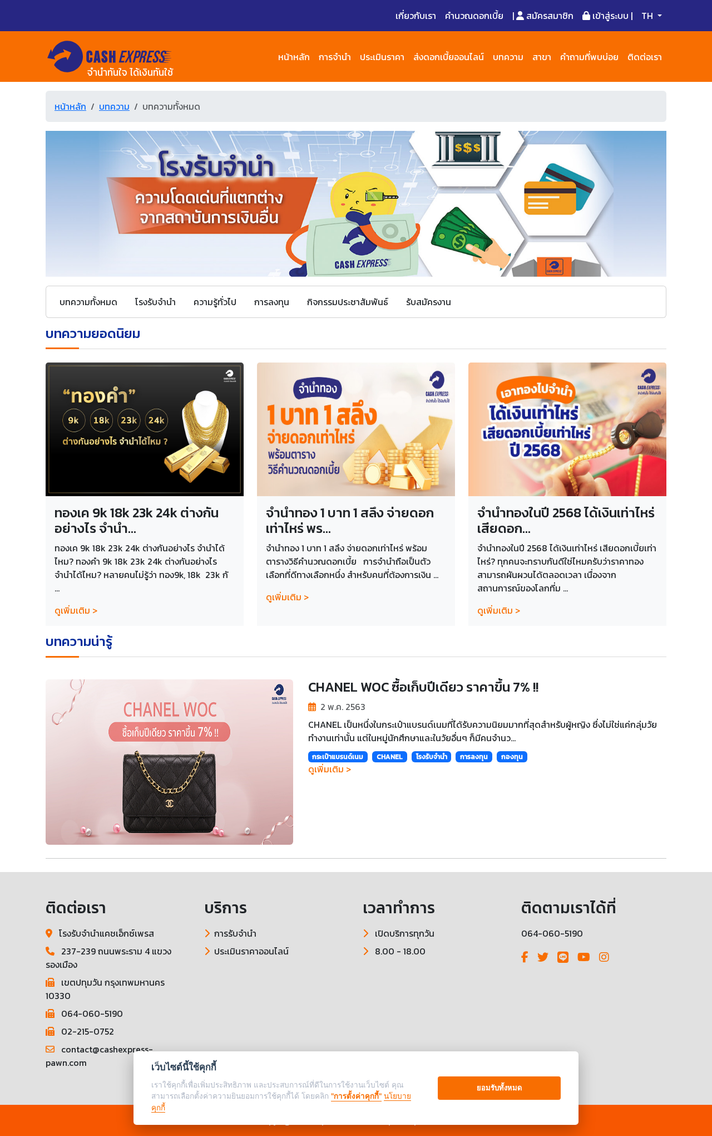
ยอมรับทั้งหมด (499, 1087)
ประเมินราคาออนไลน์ (251, 951)
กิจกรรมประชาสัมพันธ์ (347, 302)
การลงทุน (271, 302)
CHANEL (390, 757)
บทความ (508, 56)
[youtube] (583, 957)
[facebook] (524, 957)
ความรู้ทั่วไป (215, 302)
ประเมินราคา (382, 56)
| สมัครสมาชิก (542, 15)
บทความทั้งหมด (88, 302)
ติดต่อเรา (644, 56)
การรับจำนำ (235, 933)
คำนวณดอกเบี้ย (474, 15)
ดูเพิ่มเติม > (76, 610)
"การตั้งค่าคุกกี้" (356, 1095)
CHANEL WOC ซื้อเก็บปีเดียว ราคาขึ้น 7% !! (423, 687)
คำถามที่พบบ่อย (589, 56)
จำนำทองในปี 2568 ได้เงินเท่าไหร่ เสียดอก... (566, 520)
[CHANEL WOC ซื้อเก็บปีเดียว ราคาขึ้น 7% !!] (169, 760)
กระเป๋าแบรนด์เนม (337, 757)
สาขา (541, 56)
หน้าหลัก (294, 56)
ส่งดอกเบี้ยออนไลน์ (448, 56)
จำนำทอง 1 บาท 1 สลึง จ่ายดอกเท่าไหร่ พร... (350, 520)
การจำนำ (335, 56)
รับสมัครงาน (428, 302)
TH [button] (648, 15)
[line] (562, 957)
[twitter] (542, 957)
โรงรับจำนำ (155, 302)
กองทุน (512, 757)
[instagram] (604, 957)
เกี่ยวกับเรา (415, 15)
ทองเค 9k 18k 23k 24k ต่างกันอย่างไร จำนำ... (137, 520)
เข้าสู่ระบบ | (611, 15)
